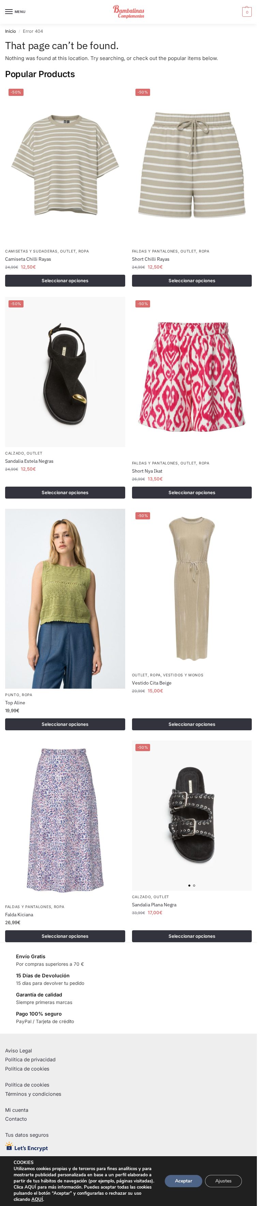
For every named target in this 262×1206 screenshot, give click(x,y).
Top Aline (15, 703)
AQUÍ (37, 1199)
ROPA (83, 251)
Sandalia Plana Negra (154, 905)
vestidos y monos (183, 675)
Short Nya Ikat (147, 471)
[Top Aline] (65, 599)
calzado (14, 453)
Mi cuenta (16, 1110)
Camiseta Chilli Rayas (28, 259)
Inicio (10, 31)
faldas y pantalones (155, 251)
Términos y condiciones (33, 1094)
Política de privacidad (30, 1060)
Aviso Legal (18, 1051)
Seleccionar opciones (65, 280)
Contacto (16, 1119)
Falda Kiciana (19, 914)
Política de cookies (27, 1069)
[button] (246, 12)
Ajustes (223, 1181)
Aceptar (183, 1181)
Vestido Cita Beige (152, 683)
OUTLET (68, 251)
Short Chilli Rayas (151, 259)
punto (12, 695)
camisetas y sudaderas (31, 251)
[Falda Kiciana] (65, 821)
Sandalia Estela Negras (29, 461)
